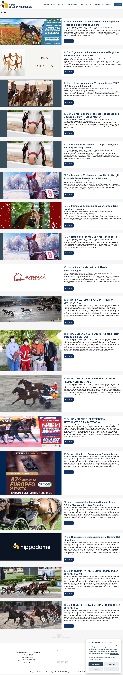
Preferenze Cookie (74, 672)
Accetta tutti (95, 664)
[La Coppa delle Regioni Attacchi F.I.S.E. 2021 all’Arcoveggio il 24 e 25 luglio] (31, 514)
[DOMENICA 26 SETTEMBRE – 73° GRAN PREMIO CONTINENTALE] (31, 393)
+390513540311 (29, 656)
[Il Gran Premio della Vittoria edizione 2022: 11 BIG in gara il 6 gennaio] (31, 93)
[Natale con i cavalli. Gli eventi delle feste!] (31, 246)
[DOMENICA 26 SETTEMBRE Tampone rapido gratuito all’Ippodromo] (31, 350)
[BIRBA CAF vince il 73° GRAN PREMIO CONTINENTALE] (31, 309)
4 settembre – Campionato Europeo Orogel (94, 454)
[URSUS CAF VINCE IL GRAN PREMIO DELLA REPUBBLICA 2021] (31, 582)
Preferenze (96, 669)
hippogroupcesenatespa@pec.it (29, 661)
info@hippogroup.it (29, 659)
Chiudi (111, 669)
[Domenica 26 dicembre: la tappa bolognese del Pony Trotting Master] (31, 154)
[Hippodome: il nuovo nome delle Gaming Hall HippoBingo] (31, 547)
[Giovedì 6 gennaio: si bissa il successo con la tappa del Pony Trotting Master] (31, 123)
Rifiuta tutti (112, 664)
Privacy (67, 672)
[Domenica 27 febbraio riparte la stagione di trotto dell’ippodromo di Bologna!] (31, 31)
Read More (68, 41)
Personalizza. (114, 653)
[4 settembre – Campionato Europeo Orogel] (31, 473)
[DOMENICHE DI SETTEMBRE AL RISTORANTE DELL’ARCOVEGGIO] (31, 431)
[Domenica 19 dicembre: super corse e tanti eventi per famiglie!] (31, 215)
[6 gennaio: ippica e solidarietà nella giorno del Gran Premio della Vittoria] (31, 62)
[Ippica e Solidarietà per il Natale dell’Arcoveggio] (31, 277)
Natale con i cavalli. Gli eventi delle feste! (94, 236)
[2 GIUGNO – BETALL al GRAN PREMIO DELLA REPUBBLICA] (31, 615)
